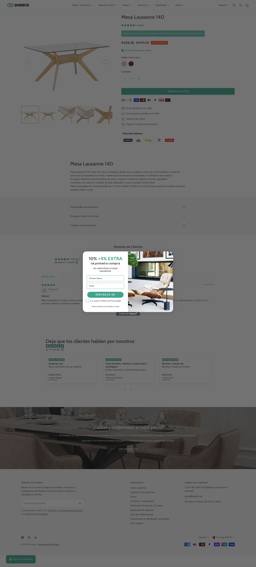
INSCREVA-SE (105, 294)
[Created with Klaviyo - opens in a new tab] (128, 314)
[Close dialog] (170, 254)
